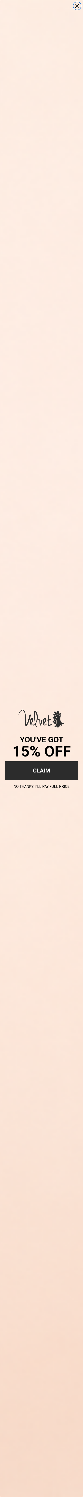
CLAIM (41, 770)
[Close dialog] (77, 6)
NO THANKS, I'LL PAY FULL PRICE (41, 785)
